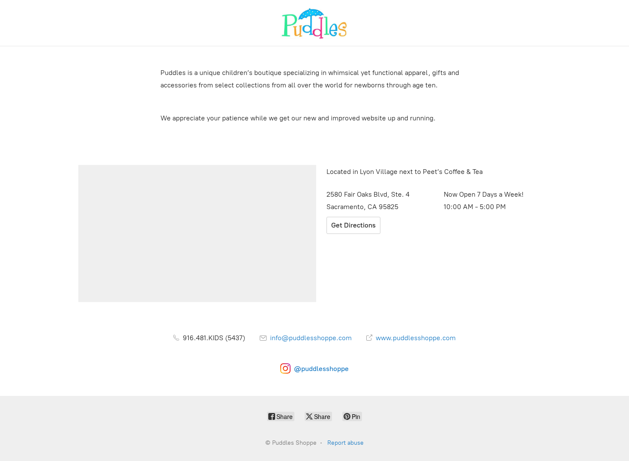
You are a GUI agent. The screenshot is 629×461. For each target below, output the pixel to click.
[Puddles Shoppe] (314, 23)
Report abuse (345, 442)
